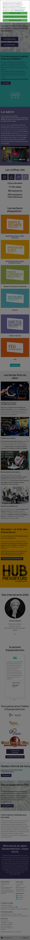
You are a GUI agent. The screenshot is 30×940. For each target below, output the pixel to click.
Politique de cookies (19, 10)
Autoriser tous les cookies (15, 20)
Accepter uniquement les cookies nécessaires (15, 16)
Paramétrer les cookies (15, 13)
